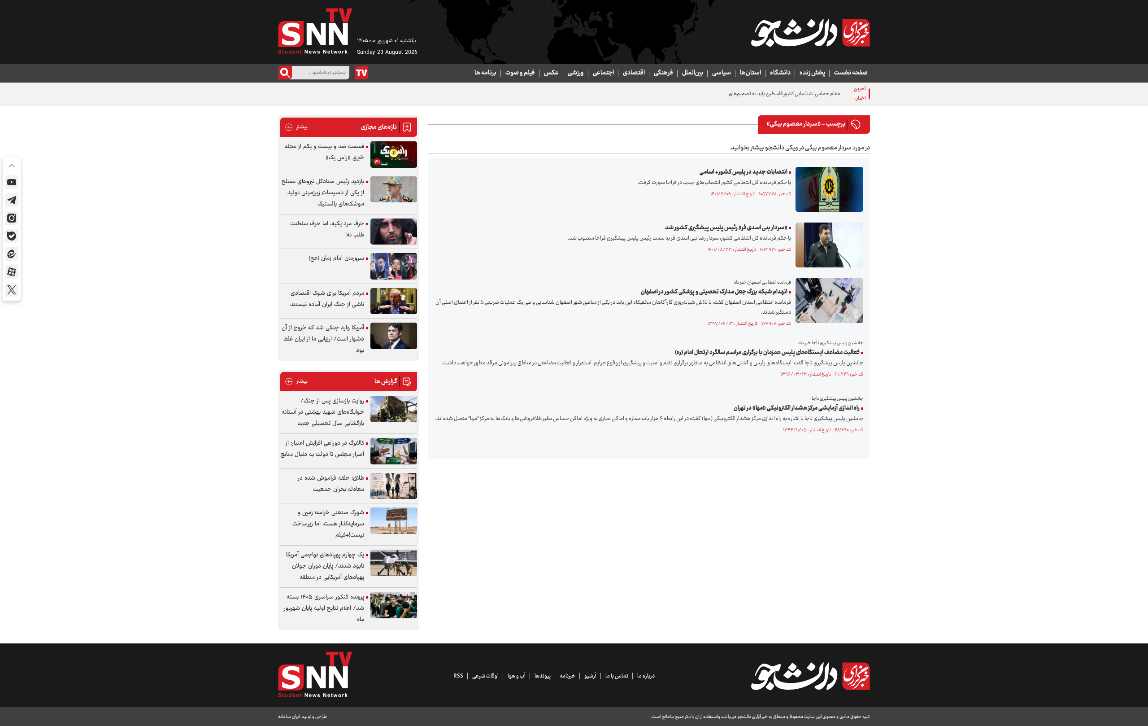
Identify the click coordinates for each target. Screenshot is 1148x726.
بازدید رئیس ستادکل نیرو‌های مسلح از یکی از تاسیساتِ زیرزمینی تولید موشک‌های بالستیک (323, 193)
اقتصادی (634, 73)
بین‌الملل (692, 73)
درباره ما (646, 676)
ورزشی (576, 73)
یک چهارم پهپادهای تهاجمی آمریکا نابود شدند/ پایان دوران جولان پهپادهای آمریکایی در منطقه (325, 566)
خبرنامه (567, 676)
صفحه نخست (851, 73)
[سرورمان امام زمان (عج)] (393, 266)
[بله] (11, 236)
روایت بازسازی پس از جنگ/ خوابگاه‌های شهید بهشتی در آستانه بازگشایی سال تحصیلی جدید (323, 412)
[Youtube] (11, 182)
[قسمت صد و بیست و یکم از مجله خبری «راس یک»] (393, 154)
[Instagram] (11, 218)
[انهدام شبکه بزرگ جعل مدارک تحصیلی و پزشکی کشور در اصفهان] (827, 300)
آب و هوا (517, 676)
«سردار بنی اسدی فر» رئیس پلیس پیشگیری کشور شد (726, 228)
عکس (551, 73)
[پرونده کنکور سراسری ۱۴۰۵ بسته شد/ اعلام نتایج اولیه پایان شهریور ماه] (393, 605)
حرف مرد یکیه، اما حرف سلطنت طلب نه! (327, 230)
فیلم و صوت (520, 73)
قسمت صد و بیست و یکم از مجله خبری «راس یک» (324, 152)
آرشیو (590, 676)
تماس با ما (616, 676)
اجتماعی (603, 73)
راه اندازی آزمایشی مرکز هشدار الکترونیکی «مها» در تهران (797, 408)
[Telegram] (11, 200)
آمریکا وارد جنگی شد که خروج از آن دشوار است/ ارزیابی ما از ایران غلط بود (323, 339)
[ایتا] (11, 254)
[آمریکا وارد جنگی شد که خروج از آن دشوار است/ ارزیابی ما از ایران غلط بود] (393, 336)
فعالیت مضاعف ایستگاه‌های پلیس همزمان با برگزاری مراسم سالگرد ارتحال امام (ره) (767, 352)
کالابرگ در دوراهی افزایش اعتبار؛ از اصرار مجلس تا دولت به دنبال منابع (322, 449)
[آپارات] (11, 272)
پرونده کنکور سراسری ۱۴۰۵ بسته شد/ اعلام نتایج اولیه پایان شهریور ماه (324, 608)
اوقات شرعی (485, 676)
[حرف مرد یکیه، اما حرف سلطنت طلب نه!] (393, 232)
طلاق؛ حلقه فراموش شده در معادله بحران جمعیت (331, 484)
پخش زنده (812, 73)
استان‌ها (750, 73)
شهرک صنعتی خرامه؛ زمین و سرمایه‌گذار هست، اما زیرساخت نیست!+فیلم (328, 524)
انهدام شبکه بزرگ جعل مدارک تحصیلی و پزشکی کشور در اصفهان (714, 292)
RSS (458, 676)
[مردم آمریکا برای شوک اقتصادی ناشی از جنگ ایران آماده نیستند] (393, 301)
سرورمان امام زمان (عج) (336, 258)
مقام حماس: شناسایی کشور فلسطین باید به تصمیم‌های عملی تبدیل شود (767, 94)
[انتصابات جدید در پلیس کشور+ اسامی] (827, 189)
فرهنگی (663, 73)
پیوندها (543, 676)
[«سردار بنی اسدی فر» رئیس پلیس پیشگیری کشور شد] (827, 245)
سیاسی (721, 73)
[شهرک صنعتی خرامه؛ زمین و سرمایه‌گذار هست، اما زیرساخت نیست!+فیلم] (393, 520)
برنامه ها (485, 73)
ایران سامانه (289, 717)
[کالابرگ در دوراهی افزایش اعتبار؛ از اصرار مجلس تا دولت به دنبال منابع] (393, 451)
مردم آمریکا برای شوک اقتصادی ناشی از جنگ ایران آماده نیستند (327, 299)
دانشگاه (780, 73)
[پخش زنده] (361, 72)
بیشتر (296, 127)
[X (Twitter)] (11, 290)
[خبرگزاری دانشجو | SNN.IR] (810, 32)
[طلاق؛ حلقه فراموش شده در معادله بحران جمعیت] (393, 486)
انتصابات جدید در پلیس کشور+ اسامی (743, 172)
